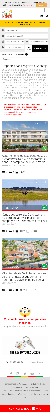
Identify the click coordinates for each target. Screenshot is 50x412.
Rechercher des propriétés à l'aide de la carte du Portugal (25, 23)
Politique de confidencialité (31, 391)
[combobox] (25, 59)
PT (47, 394)
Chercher (39, 48)
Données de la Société (11, 391)
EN (44, 394)
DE (25, 397)
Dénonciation (23, 394)
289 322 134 (16, 361)
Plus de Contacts (37, 362)
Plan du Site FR (35, 394)
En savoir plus (28, 5)
